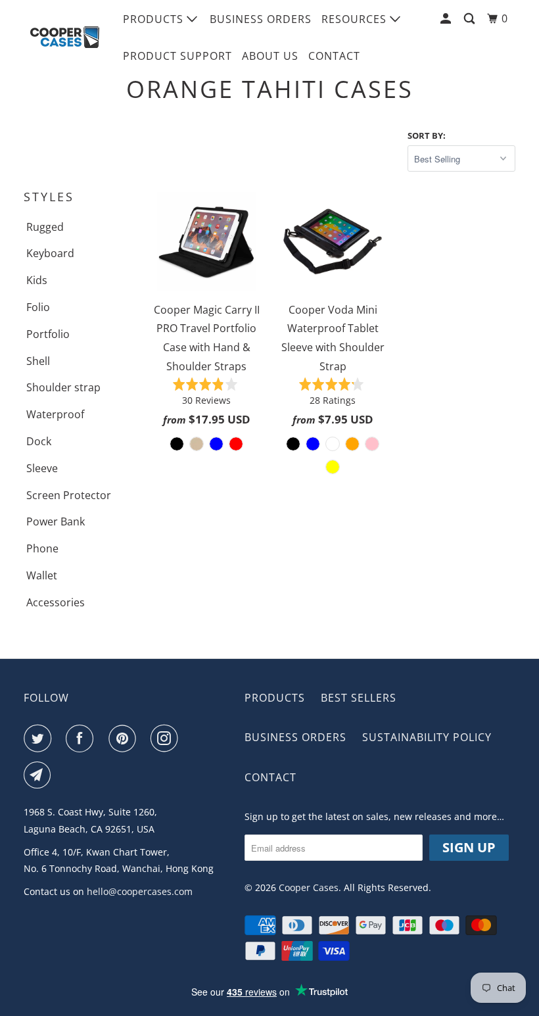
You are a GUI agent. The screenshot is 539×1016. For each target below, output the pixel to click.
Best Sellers (358, 697)
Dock (38, 441)
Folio (38, 307)
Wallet (41, 575)
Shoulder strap (63, 387)
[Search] (470, 19)
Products (155, 19)
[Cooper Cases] (64, 37)
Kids (36, 280)
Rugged (45, 227)
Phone (42, 548)
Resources (355, 19)
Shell (38, 361)
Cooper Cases (309, 887)
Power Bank (55, 521)
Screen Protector (68, 495)
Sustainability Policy (427, 737)
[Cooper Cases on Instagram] (167, 738)
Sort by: (427, 135)
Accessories (55, 602)
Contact (334, 56)
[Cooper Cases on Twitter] (40, 738)
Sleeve (42, 468)
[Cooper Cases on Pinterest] (124, 738)
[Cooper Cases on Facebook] (82, 738)
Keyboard (50, 253)
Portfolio (48, 334)
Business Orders (261, 19)
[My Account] (447, 19)
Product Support (177, 56)
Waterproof (55, 414)
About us (270, 56)
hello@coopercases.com (140, 891)
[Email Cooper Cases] (40, 775)
